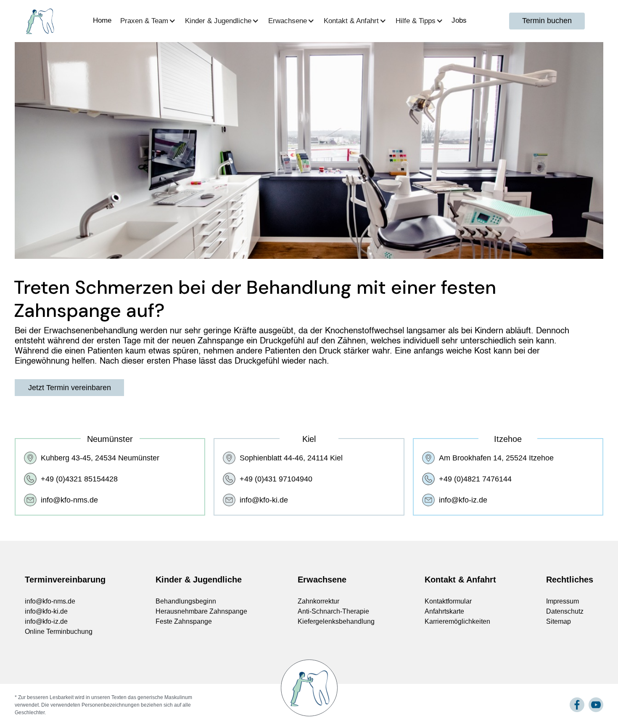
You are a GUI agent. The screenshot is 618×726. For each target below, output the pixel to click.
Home (102, 20)
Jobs (459, 20)
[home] (39, 21)
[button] (149, 21)
